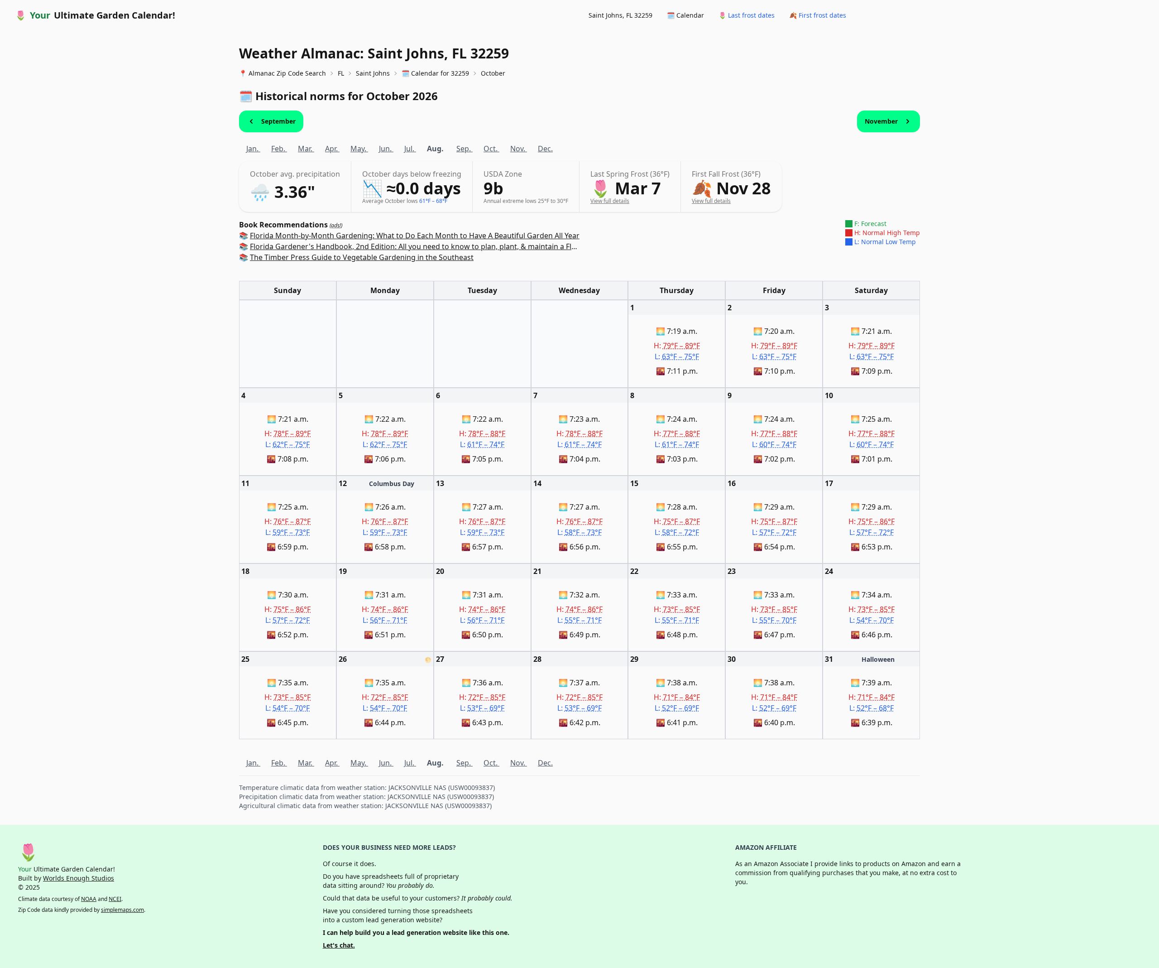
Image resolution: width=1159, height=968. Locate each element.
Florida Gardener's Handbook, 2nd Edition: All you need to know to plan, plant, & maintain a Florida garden (433, 246)
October (493, 73)
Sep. (464, 149)
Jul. (410, 149)
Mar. (306, 149)
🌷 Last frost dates (746, 15)
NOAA (88, 899)
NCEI (115, 899)
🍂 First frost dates (817, 15)
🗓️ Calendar (685, 15)
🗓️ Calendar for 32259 (435, 73)
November (881, 121)
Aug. (436, 149)
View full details (609, 201)
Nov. (518, 149)
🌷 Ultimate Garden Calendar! (95, 15)
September (278, 121)
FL (341, 73)
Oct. (491, 149)
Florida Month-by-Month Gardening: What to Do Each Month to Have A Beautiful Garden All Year (415, 236)
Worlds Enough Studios (78, 878)
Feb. (279, 149)
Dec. (545, 149)
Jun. (386, 149)
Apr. (332, 149)
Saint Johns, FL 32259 (620, 15)
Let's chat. (339, 945)
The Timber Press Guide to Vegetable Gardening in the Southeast (362, 257)
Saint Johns (373, 73)
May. (359, 149)
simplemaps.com (122, 910)
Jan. (253, 149)
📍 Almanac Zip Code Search (282, 73)
